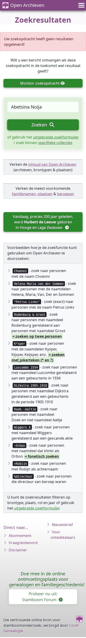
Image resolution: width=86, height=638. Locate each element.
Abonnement (20, 535)
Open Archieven (27, 5)
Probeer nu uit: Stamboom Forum (40, 596)
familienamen (24, 193)
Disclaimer (18, 550)
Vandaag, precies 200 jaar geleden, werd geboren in (43, 222)
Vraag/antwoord (23, 542)
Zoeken (39, 125)
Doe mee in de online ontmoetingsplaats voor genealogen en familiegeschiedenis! (46, 579)
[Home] (79, 619)
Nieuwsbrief (62, 524)
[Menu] (81, 5)
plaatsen (45, 193)
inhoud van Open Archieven (52, 164)
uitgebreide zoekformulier (56, 137)
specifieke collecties (55, 142)
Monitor (40, 83)
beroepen (65, 193)
